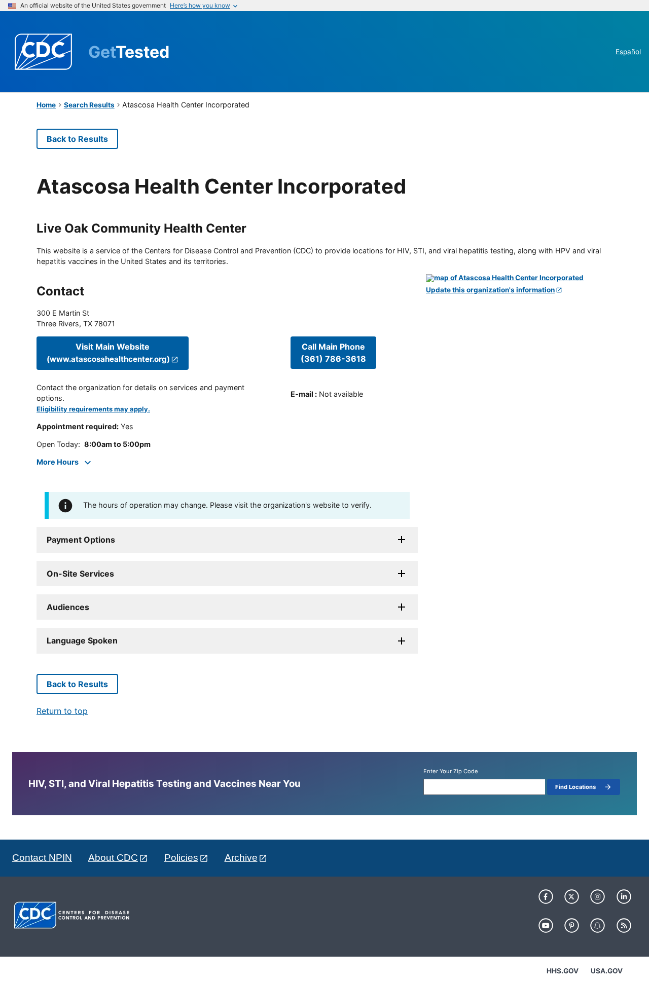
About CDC (113, 857)
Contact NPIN (42, 857)
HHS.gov (563, 971)
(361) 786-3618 (333, 353)
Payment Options (81, 540)
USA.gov (607, 971)
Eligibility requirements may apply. (93, 409)
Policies (181, 857)
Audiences (68, 607)
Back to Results (77, 139)
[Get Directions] (519, 278)
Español (628, 52)
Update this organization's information (490, 290)
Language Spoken (82, 640)
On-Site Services (80, 574)
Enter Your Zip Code (450, 771)
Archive (241, 857)
